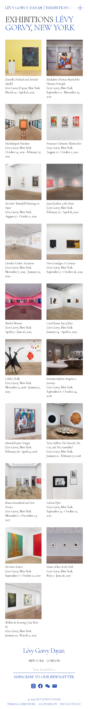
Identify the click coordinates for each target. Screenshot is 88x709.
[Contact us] (54, 686)
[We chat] (47, 686)
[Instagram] (33, 686)
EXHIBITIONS (57, 7)
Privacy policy (70, 704)
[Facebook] (40, 686)
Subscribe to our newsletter (44, 676)
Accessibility (47, 704)
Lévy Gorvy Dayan (23, 7)
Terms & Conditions (21, 704)
